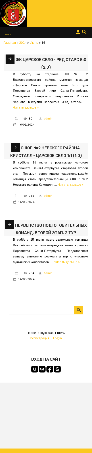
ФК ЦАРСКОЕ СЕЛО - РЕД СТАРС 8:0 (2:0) (51, 63)
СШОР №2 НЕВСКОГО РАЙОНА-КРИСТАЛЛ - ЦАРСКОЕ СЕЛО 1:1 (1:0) (46, 152)
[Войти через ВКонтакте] (42, 369)
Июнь (34, 42)
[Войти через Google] (57, 369)
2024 (22, 42)
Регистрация (39, 338)
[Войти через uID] (34, 369)
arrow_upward (82, 443)
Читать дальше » (26, 107)
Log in (57, 338)
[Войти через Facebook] (49, 369)
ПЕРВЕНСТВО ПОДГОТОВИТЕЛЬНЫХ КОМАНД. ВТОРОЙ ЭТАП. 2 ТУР (51, 229)
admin (48, 118)
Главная (9, 42)
